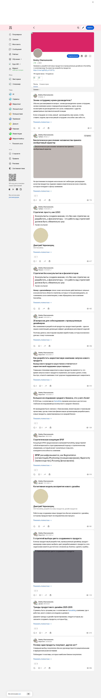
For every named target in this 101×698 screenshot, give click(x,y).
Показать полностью (41, 122)
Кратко (88, 135)
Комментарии (44, 84)
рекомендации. (14, 197)
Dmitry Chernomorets (45, 95)
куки (19, 694)
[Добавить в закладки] (39, 128)
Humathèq (58, 401)
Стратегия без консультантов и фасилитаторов (55, 273)
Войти (90, 28)
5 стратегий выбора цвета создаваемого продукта (57, 538)
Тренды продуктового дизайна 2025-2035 (52, 607)
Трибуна (40, 137)
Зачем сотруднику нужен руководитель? (52, 100)
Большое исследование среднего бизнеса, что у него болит (61, 398)
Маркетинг (41, 354)
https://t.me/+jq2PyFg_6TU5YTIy (43, 70)
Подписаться (73, 56)
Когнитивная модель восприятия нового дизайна (56, 486)
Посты (35, 84)
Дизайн (40, 317)
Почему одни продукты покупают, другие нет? (55, 645)
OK (28, 694)
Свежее (36, 89)
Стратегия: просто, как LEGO (46, 212)
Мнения (40, 270)
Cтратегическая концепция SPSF (48, 439)
